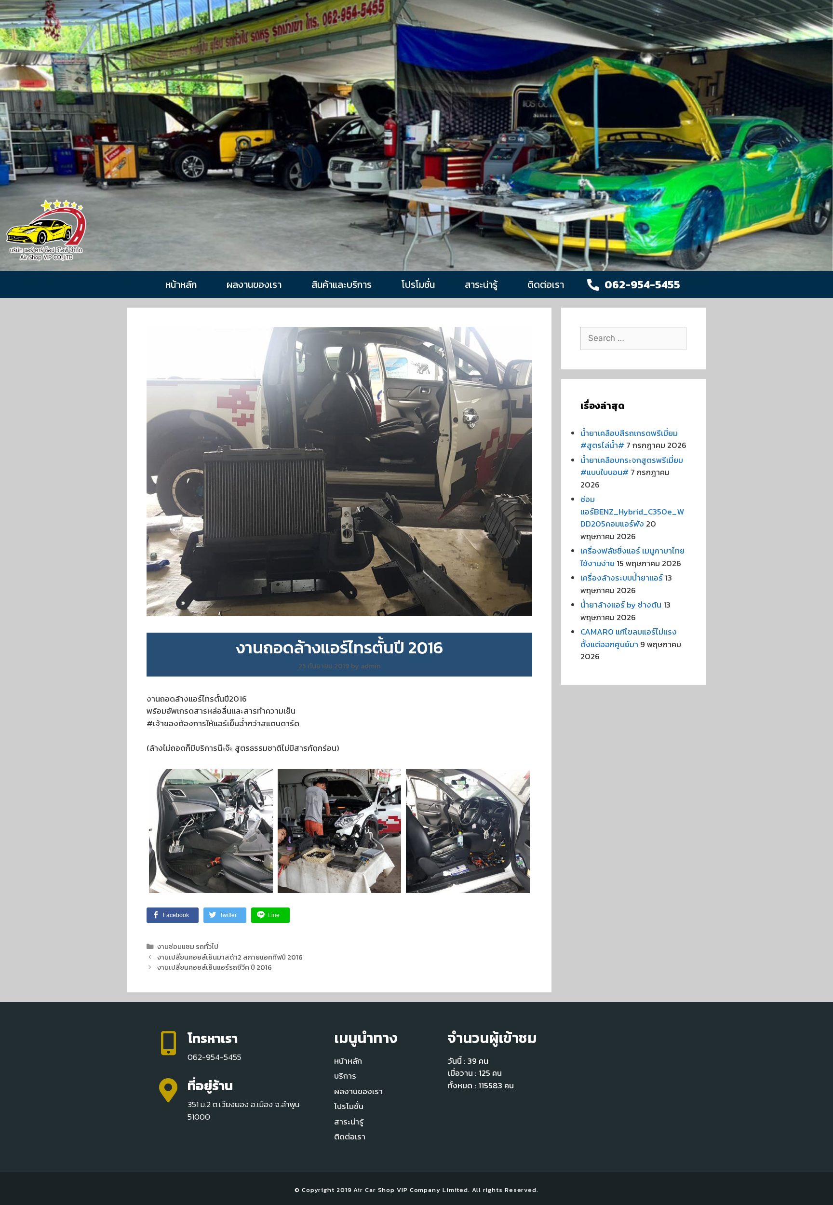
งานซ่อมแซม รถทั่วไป (187, 946)
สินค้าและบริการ (341, 284)
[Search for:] (633, 338)
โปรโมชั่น (418, 284)
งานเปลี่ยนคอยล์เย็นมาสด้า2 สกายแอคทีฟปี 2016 (230, 957)
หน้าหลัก (181, 284)
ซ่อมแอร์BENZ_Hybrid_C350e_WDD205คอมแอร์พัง (632, 511)
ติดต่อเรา (545, 284)
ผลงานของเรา (254, 284)
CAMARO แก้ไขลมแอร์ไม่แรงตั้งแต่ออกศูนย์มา (628, 637)
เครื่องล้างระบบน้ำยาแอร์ (621, 577)
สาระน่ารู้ (481, 284)
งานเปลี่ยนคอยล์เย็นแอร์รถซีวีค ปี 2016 (214, 967)
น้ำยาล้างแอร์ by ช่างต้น (620, 604)
